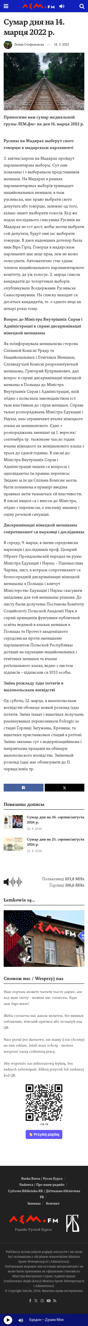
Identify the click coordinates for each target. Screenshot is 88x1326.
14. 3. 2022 (61, 44)
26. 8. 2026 (34, 829)
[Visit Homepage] (38, 6)
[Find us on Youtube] (49, 1301)
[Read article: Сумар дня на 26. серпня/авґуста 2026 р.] (13, 822)
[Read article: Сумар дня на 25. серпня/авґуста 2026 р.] (13, 844)
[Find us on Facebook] (30, 1301)
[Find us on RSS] (54, 1301)
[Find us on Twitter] (36, 1301)
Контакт (52, 1203)
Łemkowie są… (19, 899)
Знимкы (34, 1203)
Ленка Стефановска (29, 44)
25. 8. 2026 (34, 851)
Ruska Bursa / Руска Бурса (42, 1178)
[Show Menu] (6, 6)
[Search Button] (81, 6)
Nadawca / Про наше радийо (42, 1185)
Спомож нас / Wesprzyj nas (33, 978)
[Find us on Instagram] (42, 1301)
